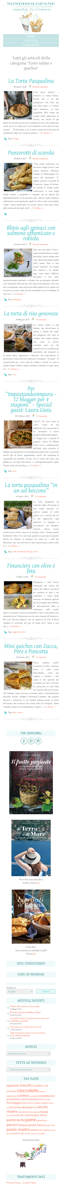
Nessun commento (40, 86)
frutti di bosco (28, 1103)
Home (31, 36)
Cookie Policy (29, 1182)
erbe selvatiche (19, 551)
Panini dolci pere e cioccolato (25, 1006)
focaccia (46, 1099)
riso (14, 374)
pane (31, 1119)
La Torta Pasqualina (31, 81)
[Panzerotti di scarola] (18, 177)
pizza (53, 1130)
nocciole (10, 1115)
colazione (11, 1095)
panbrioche (15, 1120)
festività (32, 1099)
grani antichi (41, 1102)
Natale (44, 1111)
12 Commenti (40, 576)
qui (38, 882)
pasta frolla (50, 1125)
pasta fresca (36, 1125)
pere (15, 712)
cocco (42, 1091)
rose (32, 1133)
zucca (20, 712)
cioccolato (28, 1090)
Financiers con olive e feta (31, 568)
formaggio (17, 299)
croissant (33, 1096)
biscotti (26, 1085)
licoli (35, 1107)
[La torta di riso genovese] (18, 338)
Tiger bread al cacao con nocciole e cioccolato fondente (28, 1034)
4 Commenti (41, 657)
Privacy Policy (13, 1182)
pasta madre (18, 1129)
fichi (40, 1099)
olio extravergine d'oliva (33, 1115)
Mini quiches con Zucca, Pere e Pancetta (31, 649)
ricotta (27, 1133)
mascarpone (34, 1112)
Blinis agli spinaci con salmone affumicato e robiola (31, 233)
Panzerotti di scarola (31, 152)
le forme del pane (21, 1107)
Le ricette (31, 45)
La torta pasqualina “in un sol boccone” (31, 488)
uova (36, 551)
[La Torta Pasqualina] (18, 105)
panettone (41, 1120)
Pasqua (16, 138)
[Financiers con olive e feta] (18, 595)
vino (36, 1133)
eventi (23, 1099)
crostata (44, 1095)
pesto (47, 1129)
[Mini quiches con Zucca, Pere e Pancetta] (18, 676)
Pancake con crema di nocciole (25, 1027)
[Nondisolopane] (31, 32)
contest (23, 1095)
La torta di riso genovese (31, 313)
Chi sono (31, 40)
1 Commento (40, 319)
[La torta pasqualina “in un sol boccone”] (18, 515)
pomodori (20, 1133)
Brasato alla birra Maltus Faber (25, 1012)
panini (11, 1124)
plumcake (10, 1133)
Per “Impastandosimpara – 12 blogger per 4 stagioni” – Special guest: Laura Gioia (31, 399)
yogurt (42, 1133)
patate (34, 1129)
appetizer (17, 631)
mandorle (22, 1112)
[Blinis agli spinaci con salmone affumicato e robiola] (18, 263)
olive (24, 631)
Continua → (47, 132)
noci (15, 470)
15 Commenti (40, 496)
